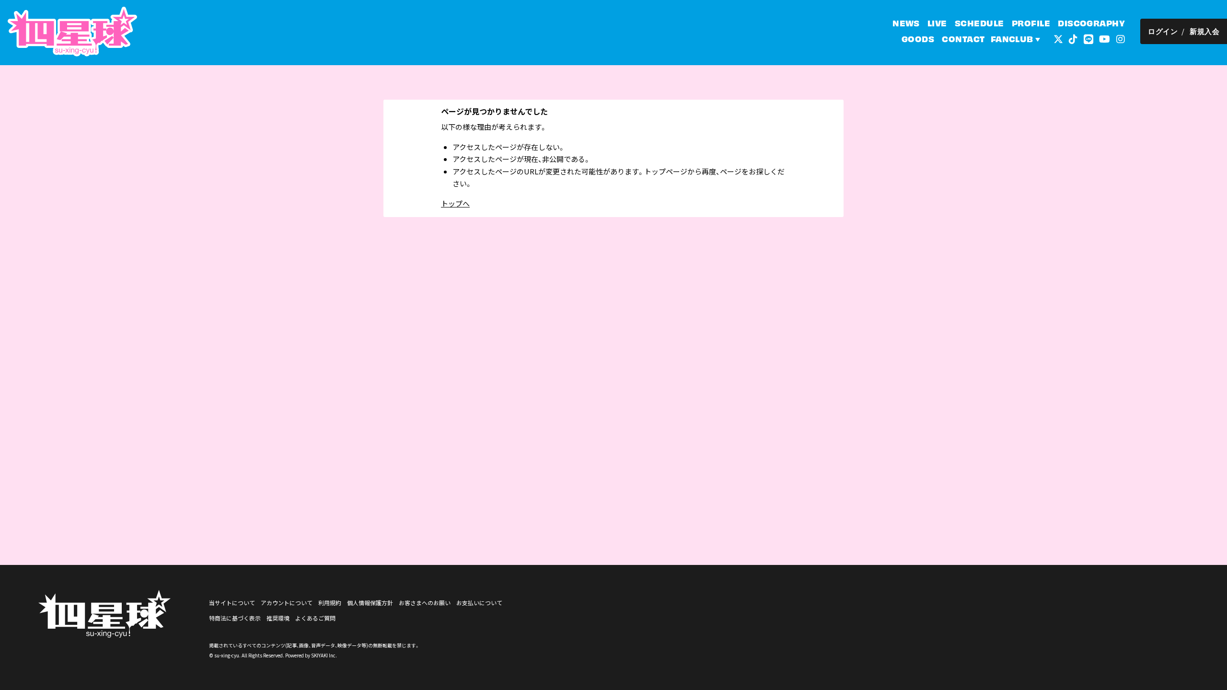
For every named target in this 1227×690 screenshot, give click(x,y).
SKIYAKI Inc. (324, 655)
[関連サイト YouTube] (1104, 38)
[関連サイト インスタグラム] (1120, 38)
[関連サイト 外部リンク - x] (1058, 38)
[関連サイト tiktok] (1073, 38)
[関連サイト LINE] (1088, 38)
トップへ (455, 203)
